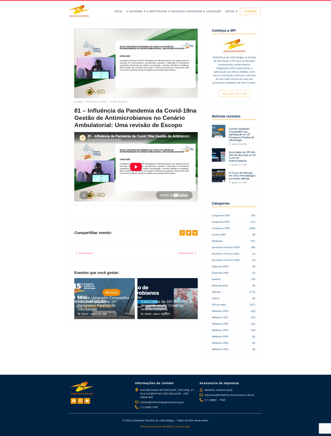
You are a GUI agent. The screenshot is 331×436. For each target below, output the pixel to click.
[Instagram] (80, 401)
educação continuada (186, 11)
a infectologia (157, 11)
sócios (229, 11)
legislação (213, 11)
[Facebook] (74, 401)
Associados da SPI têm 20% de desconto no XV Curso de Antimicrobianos (167, 305)
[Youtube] (87, 401)
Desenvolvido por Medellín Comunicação (165, 426)
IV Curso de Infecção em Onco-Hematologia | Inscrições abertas (242, 176)
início (118, 11)
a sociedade (135, 11)
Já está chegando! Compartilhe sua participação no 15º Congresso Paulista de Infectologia (103, 303)
